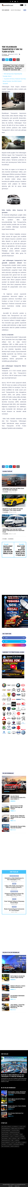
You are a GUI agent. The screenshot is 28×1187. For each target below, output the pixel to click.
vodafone (4, 1144)
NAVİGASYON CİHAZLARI (14, 1132)
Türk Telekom (4, 1138)
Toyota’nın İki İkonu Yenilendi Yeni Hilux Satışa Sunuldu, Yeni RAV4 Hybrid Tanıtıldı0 (14, 81)
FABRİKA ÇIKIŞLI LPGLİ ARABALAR (17, 1128)
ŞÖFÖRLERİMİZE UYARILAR (18, 1144)
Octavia (14, 906)
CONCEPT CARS (22, 1126)
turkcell (24, 1142)
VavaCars (14, 1138)
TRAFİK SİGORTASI (5, 1136)
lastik (12, 1142)
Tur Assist (16, 1136)
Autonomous (15, 1126)
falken (14, 883)
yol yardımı (9, 1144)
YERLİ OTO (23, 1138)
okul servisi (17, 1142)
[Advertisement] (14, 27)
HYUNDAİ (11, 10)
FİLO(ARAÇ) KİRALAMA (6, 1130)
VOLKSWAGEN (5, 55)
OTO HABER (4, 538)
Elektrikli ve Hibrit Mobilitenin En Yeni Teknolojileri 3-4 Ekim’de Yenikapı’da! (12, 1075)
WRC (19, 1138)
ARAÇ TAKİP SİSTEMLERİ (6, 1126)
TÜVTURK (22, 1136)
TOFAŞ (21, 1134)
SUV (11, 1134)
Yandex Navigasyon (6, 1140)
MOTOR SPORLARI (5, 1132)
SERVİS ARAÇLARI (5, 1134)
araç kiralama (14, 891)
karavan (17, 1140)
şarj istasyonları (5, 1146)
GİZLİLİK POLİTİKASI (15, 1130)
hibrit (12, 1140)
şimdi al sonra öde (15, 1146)
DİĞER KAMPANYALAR (6, 1128)
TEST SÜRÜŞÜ (15, 1134)
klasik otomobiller (6, 1142)
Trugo (11, 1136)
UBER (10, 1138)
